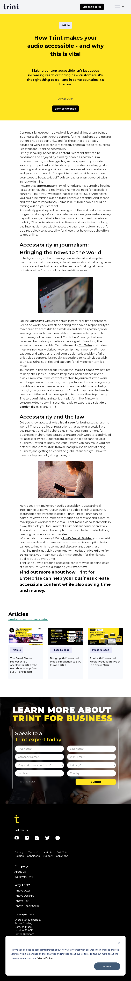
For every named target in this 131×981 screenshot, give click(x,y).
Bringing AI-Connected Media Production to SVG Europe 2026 (65, 662)
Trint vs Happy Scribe (27, 906)
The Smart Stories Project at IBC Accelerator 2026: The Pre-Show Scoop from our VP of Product (23, 665)
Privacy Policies (19, 854)
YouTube (85, 345)
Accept (107, 966)
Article (65, 25)
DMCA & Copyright (62, 854)
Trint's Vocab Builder (77, 538)
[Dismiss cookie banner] (119, 943)
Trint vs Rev (21, 900)
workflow (79, 567)
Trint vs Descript (24, 895)
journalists (36, 321)
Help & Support (48, 854)
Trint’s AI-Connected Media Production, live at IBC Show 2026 (105, 662)
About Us (20, 871)
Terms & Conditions (33, 854)
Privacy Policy (44, 958)
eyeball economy (87, 370)
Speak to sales (92, 6)
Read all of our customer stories (28, 619)
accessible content (56, 153)
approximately (46, 185)
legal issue (67, 422)
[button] (119, 7)
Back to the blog (65, 108)
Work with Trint (23, 876)
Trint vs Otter (22, 890)
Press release (61, 649)
